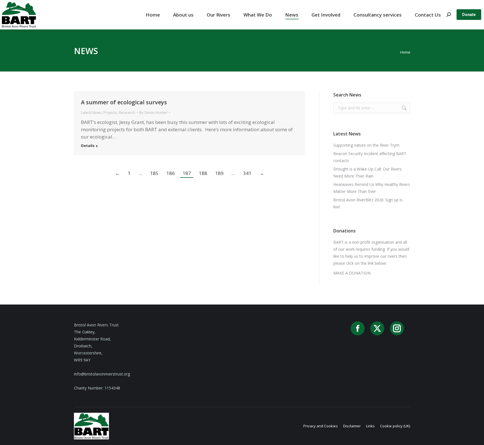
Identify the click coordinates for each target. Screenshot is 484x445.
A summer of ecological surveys (124, 102)
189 (219, 173)
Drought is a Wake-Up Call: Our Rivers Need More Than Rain (367, 172)
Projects (110, 112)
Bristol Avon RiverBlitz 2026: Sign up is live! (367, 203)
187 (187, 173)
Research (127, 112)
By (153, 112)
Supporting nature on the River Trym (366, 145)
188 (203, 173)
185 (154, 173)
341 (247, 173)
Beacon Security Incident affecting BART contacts (369, 157)
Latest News (91, 112)
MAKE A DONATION (352, 273)
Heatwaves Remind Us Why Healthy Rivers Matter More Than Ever (371, 188)
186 (170, 173)
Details (87, 145)
